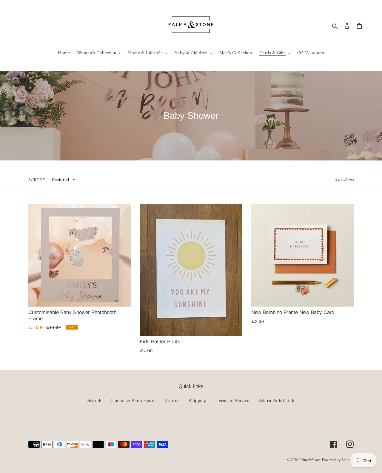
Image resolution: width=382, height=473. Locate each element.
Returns (172, 400)
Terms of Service (232, 400)
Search (94, 400)
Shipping (198, 400)
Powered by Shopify (338, 459)
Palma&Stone (310, 459)
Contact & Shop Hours (132, 400)
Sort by (36, 179)
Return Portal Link (276, 400)
